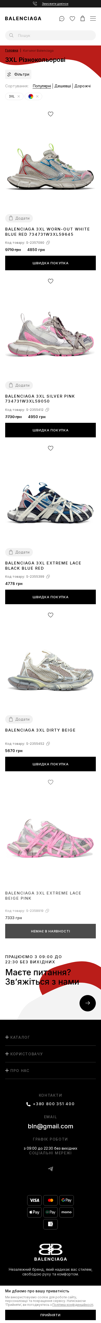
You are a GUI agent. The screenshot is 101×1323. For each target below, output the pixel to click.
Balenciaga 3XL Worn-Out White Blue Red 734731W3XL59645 (47, 232)
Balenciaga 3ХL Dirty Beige (40, 730)
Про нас (20, 1070)
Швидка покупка (51, 263)
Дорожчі (82, 85)
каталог (20, 1037)
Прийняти (50, 1315)
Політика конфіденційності (72, 1305)
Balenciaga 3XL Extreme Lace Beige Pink (43, 896)
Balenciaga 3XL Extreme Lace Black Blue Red (43, 566)
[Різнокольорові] (37, 96)
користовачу (26, 1054)
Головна (11, 50)
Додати (22, 218)
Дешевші (62, 85)
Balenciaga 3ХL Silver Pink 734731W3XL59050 (40, 399)
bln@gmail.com (50, 1126)
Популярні (42, 85)
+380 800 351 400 (54, 1104)
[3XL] (18, 96)
